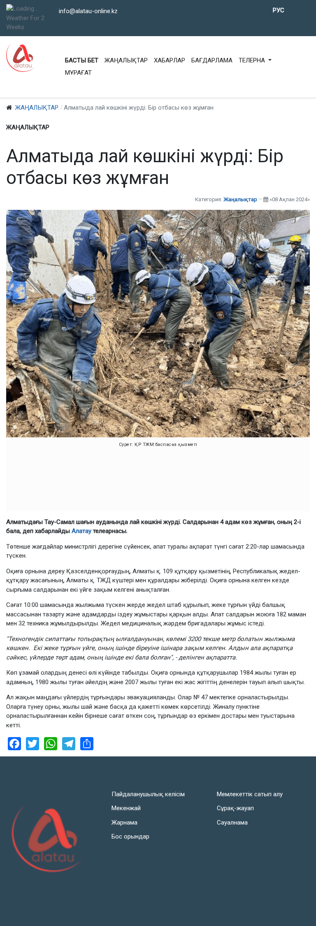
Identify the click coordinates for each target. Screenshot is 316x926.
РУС (278, 10)
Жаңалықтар (240, 199)
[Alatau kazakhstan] (20, 57)
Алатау (82, 531)
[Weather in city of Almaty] (31, 9)
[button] (255, 61)
